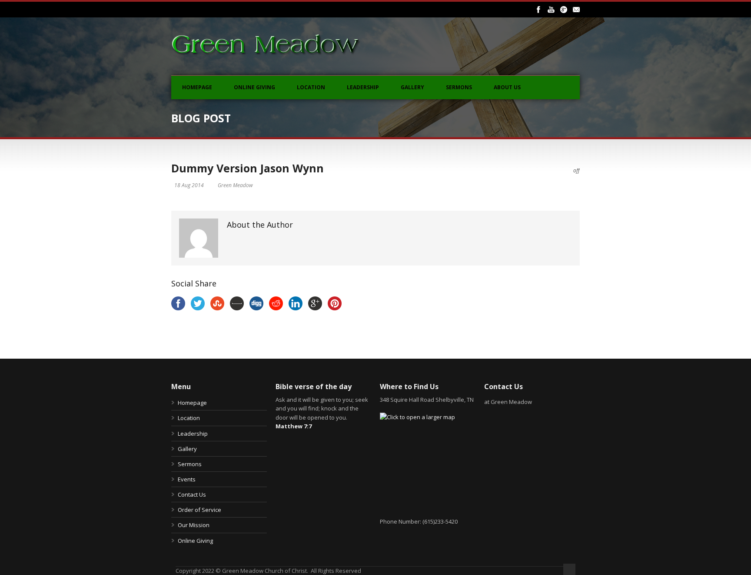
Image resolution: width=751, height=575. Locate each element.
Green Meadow (235, 185)
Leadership (363, 87)
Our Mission (193, 525)
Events (187, 479)
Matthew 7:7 (294, 426)
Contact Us (192, 494)
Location (311, 87)
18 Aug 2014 (189, 185)
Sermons (459, 87)
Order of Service (199, 510)
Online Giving (254, 87)
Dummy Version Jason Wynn (247, 168)
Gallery (412, 87)
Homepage (197, 87)
